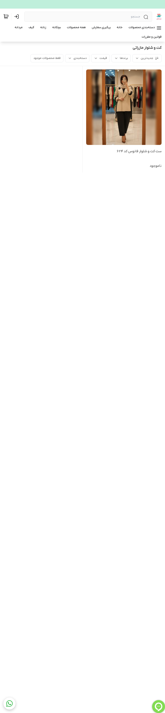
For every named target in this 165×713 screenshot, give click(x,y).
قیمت (103, 58)
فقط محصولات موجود (47, 58)
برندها (124, 58)
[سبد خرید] (6, 16)
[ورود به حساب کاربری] (17, 16)
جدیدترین (147, 58)
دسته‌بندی (80, 58)
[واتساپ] (9, 704)
